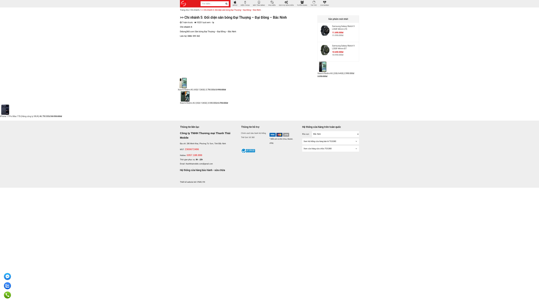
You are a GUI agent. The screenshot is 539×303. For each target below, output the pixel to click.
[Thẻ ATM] (286, 135)
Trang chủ (184, 10)
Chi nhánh (324, 5)
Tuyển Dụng (302, 5)
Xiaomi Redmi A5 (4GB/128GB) (191, 90)
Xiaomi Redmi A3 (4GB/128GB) (193, 103)
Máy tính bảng (259, 5)
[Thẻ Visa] (273, 135)
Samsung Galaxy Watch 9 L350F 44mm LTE (343, 27)
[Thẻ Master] (279, 135)
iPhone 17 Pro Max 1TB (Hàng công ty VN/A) (19, 116)
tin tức (314, 5)
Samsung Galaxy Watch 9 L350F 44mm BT (343, 47)
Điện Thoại (245, 5)
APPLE (235, 5)
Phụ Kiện (272, 5)
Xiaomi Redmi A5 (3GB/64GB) (331, 73)
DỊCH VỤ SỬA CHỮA (286, 5)
